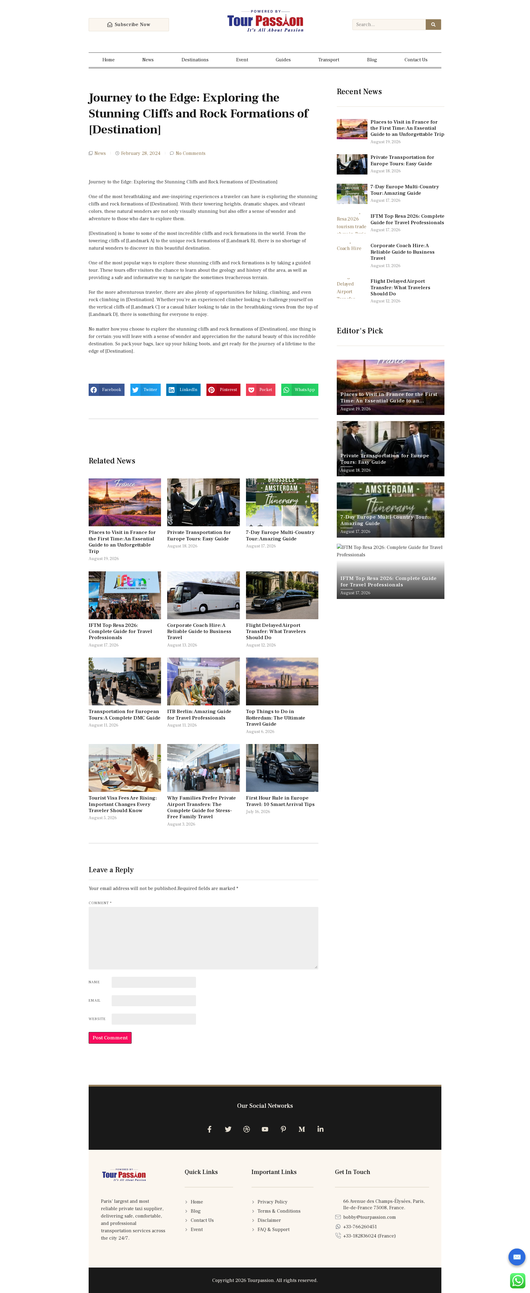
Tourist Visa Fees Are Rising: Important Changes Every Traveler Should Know (123, 804)
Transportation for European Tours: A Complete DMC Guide (124, 714)
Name (94, 982)
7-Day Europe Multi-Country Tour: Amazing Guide (280, 535)
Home (108, 60)
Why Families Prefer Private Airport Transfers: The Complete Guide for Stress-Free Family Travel (201, 807)
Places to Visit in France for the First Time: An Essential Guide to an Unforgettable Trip (122, 541)
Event (242, 60)
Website (97, 1019)
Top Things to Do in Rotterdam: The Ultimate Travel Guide (275, 717)
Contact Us (416, 60)
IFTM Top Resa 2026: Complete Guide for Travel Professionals (120, 631)
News (148, 60)
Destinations (195, 60)
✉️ (517, 1257)
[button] (107, 390)
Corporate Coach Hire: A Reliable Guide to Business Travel (199, 631)
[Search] (433, 24)
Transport (328, 60)
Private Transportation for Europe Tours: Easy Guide (199, 535)
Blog (372, 60)
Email (95, 1000)
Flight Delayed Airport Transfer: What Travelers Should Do (276, 631)
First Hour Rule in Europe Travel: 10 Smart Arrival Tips (280, 801)
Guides (283, 60)
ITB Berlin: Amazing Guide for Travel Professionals (199, 714)
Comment (100, 903)
